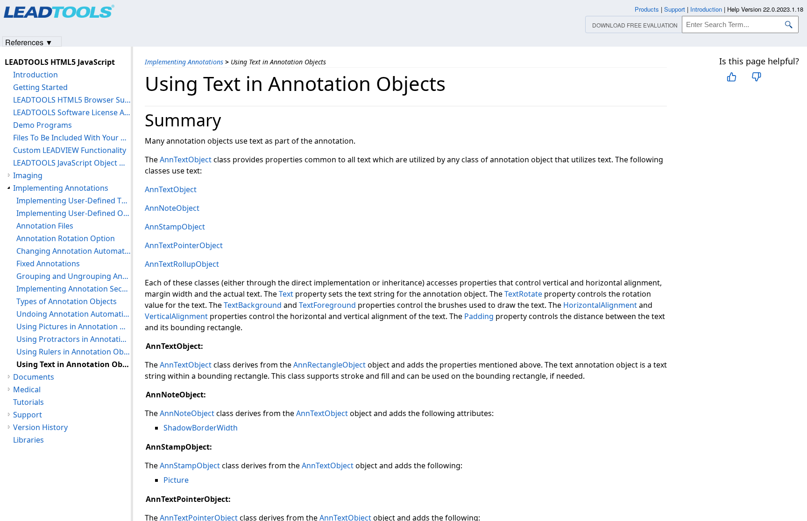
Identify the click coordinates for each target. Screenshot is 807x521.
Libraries (28, 440)
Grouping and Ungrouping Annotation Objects (73, 276)
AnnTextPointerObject (184, 245)
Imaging (27, 175)
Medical (27, 389)
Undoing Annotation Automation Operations (73, 314)
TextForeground (327, 305)
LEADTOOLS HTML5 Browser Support (72, 100)
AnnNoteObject (172, 208)
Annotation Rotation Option (65, 238)
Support (27, 415)
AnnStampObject (175, 227)
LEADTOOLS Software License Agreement (72, 112)
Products (647, 9)
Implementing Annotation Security (73, 289)
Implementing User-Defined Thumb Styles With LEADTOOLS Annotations (73, 200)
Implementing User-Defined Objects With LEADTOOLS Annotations (73, 213)
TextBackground (253, 305)
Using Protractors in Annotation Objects (73, 339)
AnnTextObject (186, 159)
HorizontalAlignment (600, 305)
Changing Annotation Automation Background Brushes (73, 251)
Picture (176, 480)
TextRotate (523, 294)
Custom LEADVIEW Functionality (69, 150)
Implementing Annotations (184, 61)
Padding (479, 316)
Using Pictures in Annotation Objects (73, 326)
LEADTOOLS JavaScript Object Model (72, 163)
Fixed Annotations (48, 263)
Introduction (35, 74)
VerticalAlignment (176, 316)
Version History (40, 427)
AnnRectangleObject (329, 365)
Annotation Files (44, 226)
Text (286, 294)
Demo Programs (42, 125)
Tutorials (28, 402)
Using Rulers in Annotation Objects (73, 352)
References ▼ (29, 42)
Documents (33, 377)
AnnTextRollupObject (182, 264)
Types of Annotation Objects (66, 301)
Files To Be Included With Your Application (72, 137)
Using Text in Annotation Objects (73, 364)
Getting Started (40, 87)
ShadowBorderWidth (200, 428)
